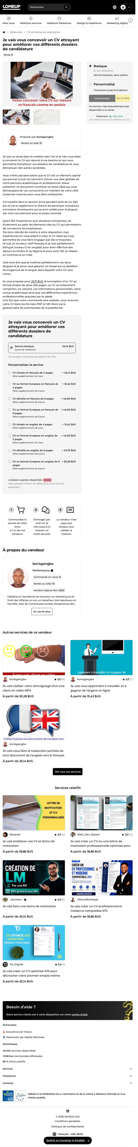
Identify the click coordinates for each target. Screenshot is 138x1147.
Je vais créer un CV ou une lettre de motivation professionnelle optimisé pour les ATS (100, 846)
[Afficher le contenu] (131, 1069)
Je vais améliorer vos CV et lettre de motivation (29, 843)
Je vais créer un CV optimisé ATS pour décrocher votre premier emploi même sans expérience (31, 975)
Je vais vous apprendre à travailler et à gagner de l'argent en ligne (98, 688)
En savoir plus (41, 611)
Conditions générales (67, 1121)
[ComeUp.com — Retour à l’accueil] (11, 7)
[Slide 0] (16, 117)
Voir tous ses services (68, 771)
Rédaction (16, 32)
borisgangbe (44, 137)
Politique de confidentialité (67, 1126)
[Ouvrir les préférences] (114, 7)
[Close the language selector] (88, 1140)
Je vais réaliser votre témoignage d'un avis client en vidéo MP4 (34, 688)
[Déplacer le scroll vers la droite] (130, 20)
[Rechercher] (66, 7)
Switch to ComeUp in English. (65, 1140)
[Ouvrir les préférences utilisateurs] (129, 7)
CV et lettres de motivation (43, 32)
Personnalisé (104, 84)
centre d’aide (80, 1014)
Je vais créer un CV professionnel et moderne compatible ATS (96, 908)
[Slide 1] (46, 117)
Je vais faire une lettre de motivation (29, 906)
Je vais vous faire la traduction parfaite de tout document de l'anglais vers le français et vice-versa (33, 755)
